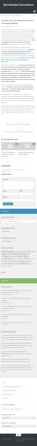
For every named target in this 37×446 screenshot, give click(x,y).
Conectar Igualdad (17, 259)
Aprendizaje (4, 15)
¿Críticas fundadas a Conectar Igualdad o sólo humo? (17, 322)
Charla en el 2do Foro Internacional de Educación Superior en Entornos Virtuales (17, 369)
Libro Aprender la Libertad (10, 390)
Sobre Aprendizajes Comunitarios (12, 386)
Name (5, 191)
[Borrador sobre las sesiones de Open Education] (27, 146)
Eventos (5, 261)
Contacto (5, 398)
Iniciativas (12, 15)
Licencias (17, 263)
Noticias (19, 15)
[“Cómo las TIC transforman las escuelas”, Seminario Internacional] (9, 146)
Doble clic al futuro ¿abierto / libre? (21, 361)
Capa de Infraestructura (15, 255)
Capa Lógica (23, 256)
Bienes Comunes (27, 251)
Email (21, 191)
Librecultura (7, 263)
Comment (6, 179)
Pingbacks (19, 169)
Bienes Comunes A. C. (8, 394)
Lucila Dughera (7, 26)
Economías (26, 258)
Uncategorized (9, 266)
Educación (33, 259)
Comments (7, 169)
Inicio (4, 382)
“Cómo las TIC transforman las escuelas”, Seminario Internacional (8, 154)
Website (5, 197)
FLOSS (12, 261)
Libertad (28, 261)
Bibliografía (16, 251)
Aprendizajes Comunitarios (18, 4)
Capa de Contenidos (11, 253)
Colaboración (7, 258)
